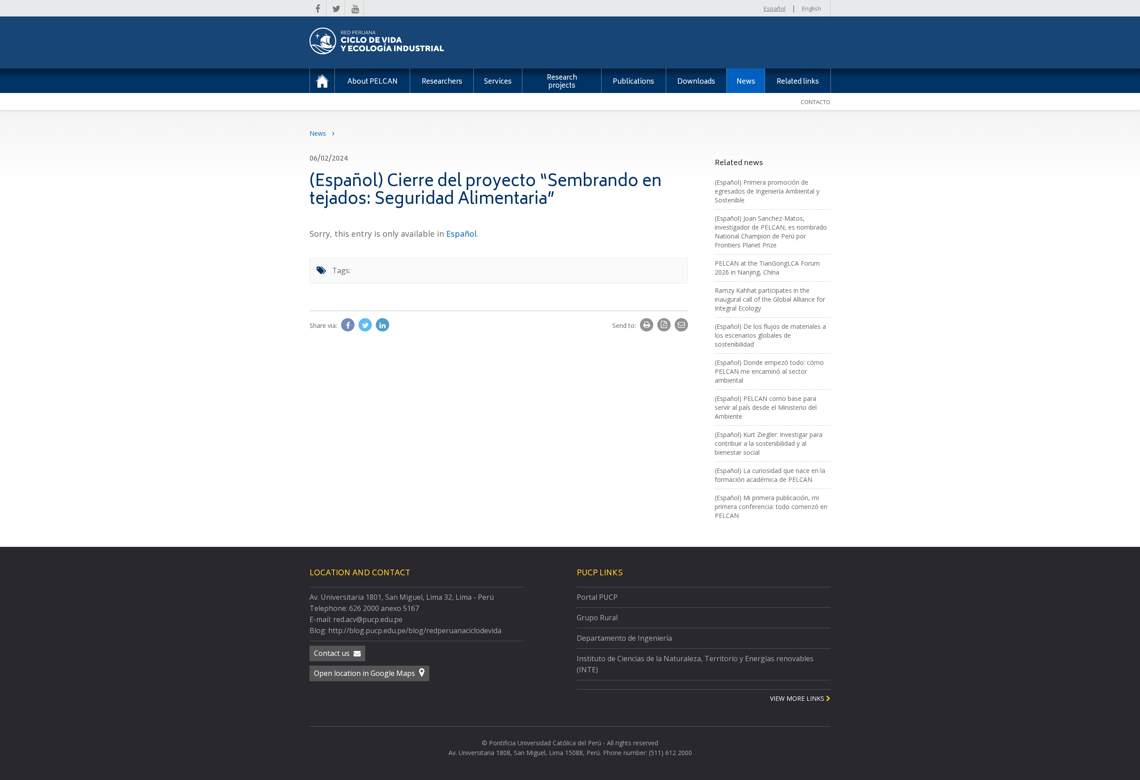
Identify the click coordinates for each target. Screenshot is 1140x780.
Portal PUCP (597, 597)
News (318, 133)
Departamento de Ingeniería (624, 638)
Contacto (816, 102)
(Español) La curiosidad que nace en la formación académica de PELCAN (770, 475)
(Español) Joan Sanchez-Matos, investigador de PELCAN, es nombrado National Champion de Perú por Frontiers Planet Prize (771, 231)
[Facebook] (348, 325)
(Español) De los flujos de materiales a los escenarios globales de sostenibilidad (770, 335)
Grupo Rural (597, 617)
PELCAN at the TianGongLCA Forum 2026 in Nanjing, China (767, 267)
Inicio (322, 81)
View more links (798, 698)
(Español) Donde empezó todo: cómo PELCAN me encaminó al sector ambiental (769, 371)
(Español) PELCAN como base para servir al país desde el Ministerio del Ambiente (766, 407)
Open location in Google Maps (365, 673)
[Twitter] (366, 325)
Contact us (332, 653)
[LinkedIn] (382, 325)
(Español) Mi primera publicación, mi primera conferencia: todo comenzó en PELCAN (771, 506)
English (811, 8)
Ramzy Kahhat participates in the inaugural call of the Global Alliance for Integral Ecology (770, 299)
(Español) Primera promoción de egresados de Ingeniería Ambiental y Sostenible (767, 191)
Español (775, 8)
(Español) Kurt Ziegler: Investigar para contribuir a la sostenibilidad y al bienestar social (768, 443)
